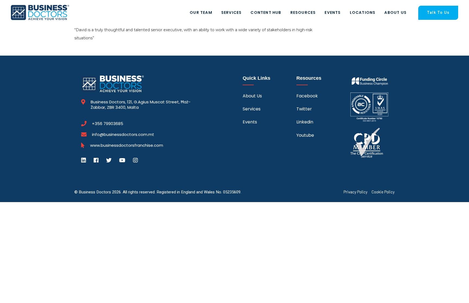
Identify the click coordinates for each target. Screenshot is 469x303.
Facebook (307, 96)
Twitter (304, 109)
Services (231, 12)
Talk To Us (438, 12)
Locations (363, 12)
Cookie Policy (383, 192)
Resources (303, 12)
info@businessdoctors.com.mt (123, 134)
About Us (395, 12)
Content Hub (266, 12)
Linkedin (304, 122)
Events (333, 12)
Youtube (305, 135)
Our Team (201, 12)
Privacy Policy (355, 192)
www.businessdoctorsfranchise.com (126, 145)
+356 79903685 (107, 123)
